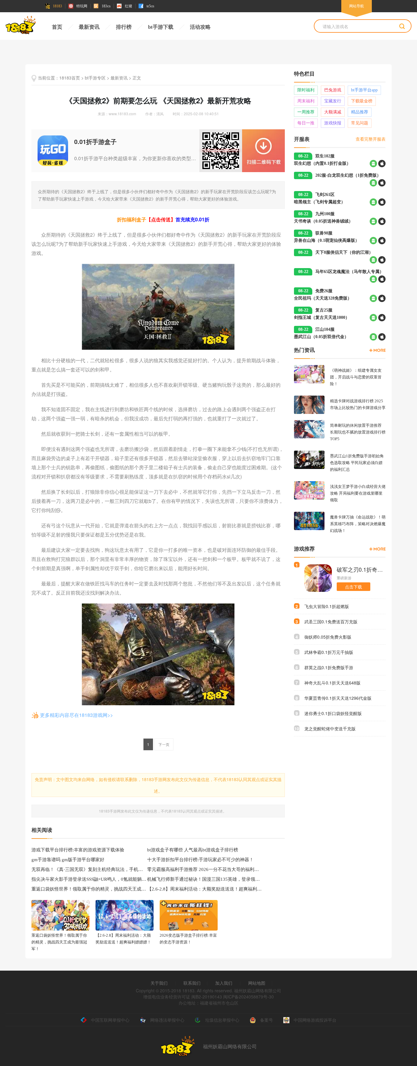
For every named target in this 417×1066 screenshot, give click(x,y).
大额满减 (332, 112)
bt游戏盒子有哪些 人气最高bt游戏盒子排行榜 (192, 849)
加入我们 (223, 983)
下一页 (163, 744)
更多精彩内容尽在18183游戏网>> (76, 714)
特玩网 (81, 6)
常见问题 (359, 123)
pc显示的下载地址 (263, 150)
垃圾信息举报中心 (222, 1020)
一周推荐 (305, 112)
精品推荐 (359, 112)
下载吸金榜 (361, 101)
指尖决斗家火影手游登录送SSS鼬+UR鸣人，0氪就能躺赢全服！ (89, 879)
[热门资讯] (377, 350)
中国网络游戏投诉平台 (315, 1020)
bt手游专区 (95, 78)
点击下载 (353, 587)
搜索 (402, 26)
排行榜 (124, 27)
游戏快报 (332, 123)
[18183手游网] (20, 26)
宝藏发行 (332, 101)
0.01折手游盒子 (95, 141)
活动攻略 (200, 27)
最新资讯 (89, 27)
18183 (57, 6)
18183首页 (69, 78)
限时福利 (305, 90)
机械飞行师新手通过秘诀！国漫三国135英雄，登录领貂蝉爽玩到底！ (205, 879)
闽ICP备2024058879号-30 (248, 997)
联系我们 (192, 983)
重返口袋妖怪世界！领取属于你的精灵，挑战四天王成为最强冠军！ (89, 889)
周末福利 (305, 101)
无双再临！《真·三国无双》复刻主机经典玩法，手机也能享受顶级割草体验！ (89, 869)
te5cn (150, 6)
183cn (106, 6)
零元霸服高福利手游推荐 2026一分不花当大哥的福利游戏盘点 (205, 869)
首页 (57, 27)
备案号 (266, 1020)
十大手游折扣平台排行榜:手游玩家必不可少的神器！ (200, 859)
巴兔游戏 (332, 90)
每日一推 (305, 123)
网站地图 (256, 983)
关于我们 (159, 983)
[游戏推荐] (377, 549)
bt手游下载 (160, 27)
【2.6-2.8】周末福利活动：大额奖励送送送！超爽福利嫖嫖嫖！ (205, 889)
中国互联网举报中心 (110, 1020)
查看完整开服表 (371, 139)
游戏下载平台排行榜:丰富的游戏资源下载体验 (77, 849)
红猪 (128, 6)
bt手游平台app (364, 90)
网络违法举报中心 (167, 1020)
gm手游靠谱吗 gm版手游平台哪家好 (67, 859)
